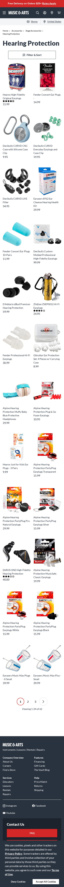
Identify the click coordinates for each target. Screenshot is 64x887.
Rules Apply (49, 3)
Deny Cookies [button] (18, 881)
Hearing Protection (11, 34)
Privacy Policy (13, 853)
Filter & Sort (34, 54)
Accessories (17, 30)
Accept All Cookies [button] (46, 881)
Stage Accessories (33, 30)
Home (5, 30)
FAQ (32, 833)
